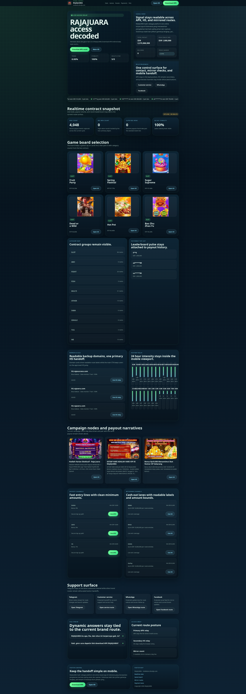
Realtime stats (139, 674)
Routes (117, 3)
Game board (139, 677)
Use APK (113, 514)
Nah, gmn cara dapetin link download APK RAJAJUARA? (94, 643)
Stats (106, 3)
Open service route (107, 607)
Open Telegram (77, 607)
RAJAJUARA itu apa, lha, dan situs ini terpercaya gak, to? (95, 636)
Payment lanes (139, 683)
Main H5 (96, 49)
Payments (124, 3)
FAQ (130, 3)
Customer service (144, 85)
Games (112, 3)
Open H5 (156, 3)
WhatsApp (161, 85)
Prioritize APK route (79, 49)
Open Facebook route (164, 610)
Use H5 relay (117, 380)
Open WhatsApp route (136, 607)
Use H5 (170, 514)
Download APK (171, 3)
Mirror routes (139, 680)
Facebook (141, 91)
